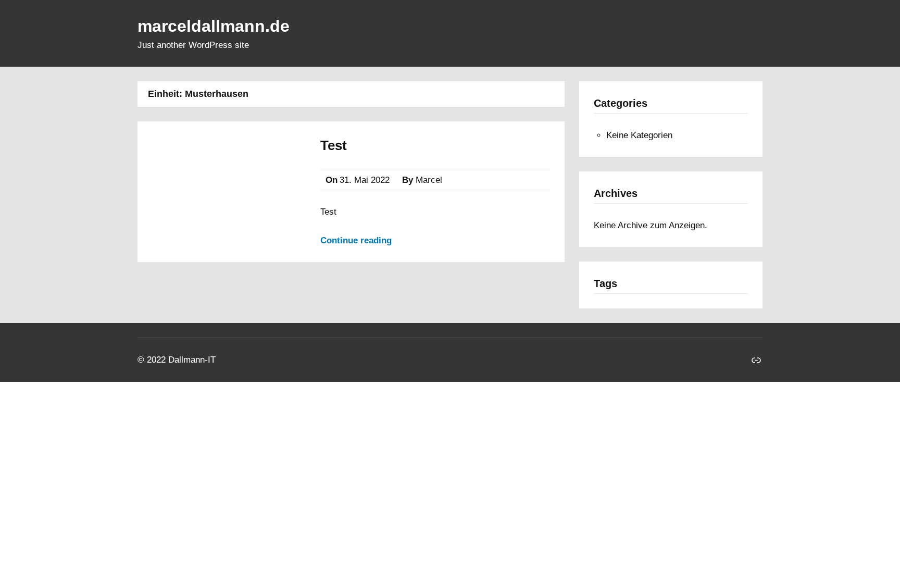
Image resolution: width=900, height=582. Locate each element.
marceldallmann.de (214, 26)
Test (333, 145)
